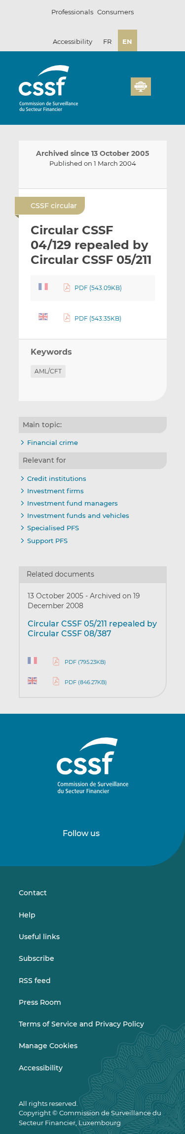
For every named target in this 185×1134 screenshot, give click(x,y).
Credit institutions (56, 478)
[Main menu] (159, 84)
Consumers (115, 12)
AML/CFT (48, 371)
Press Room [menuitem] (40, 1002)
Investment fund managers (72, 503)
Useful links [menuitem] (39, 936)
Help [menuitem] (27, 915)
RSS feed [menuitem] (35, 980)
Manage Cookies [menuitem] (48, 1045)
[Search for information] (108, 92)
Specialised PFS (53, 528)
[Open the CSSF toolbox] (120, 92)
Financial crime (52, 442)
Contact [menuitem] (33, 892)
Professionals (72, 12)
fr (107, 41)
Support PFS (47, 541)
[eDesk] (140, 86)
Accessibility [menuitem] (41, 1067)
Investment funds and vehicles (78, 515)
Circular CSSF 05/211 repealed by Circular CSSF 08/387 (92, 628)
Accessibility (72, 41)
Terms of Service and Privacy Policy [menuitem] (81, 1024)
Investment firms (55, 491)
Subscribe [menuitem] (36, 958)
